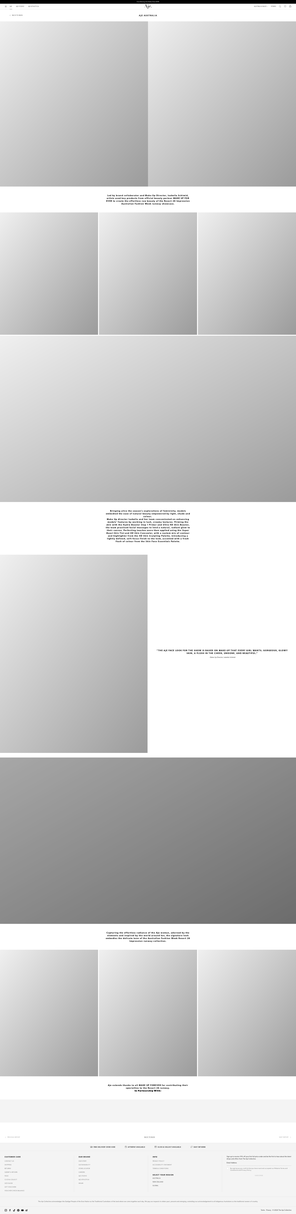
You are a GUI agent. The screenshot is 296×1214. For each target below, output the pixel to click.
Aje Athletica (84, 1179)
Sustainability (84, 1165)
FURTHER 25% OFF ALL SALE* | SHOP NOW (148, 2)
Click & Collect (11, 1179)
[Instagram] (6, 1210)
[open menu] (6, 6)
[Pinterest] (18, 1210)
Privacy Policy (158, 1161)
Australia (157, 1178)
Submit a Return (11, 1172)
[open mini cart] (290, 6)
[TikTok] (14, 1210)
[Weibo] (26, 1210)
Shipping (8, 1165)
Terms (263, 1210)
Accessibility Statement (162, 1165)
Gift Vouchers (10, 1187)
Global (155, 1185)
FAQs (6, 1176)
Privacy (268, 1210)
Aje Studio (83, 1176)
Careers (82, 1172)
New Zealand (158, 1182)
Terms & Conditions (161, 1168)
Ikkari (81, 1183)
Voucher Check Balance (14, 1190)
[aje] (148, 6)
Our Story (83, 1161)
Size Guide (9, 1183)
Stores (273, 6)
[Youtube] (22, 1210)
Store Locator (84, 1168)
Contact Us (9, 1161)
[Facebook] (10, 1210)
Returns (8, 1168)
